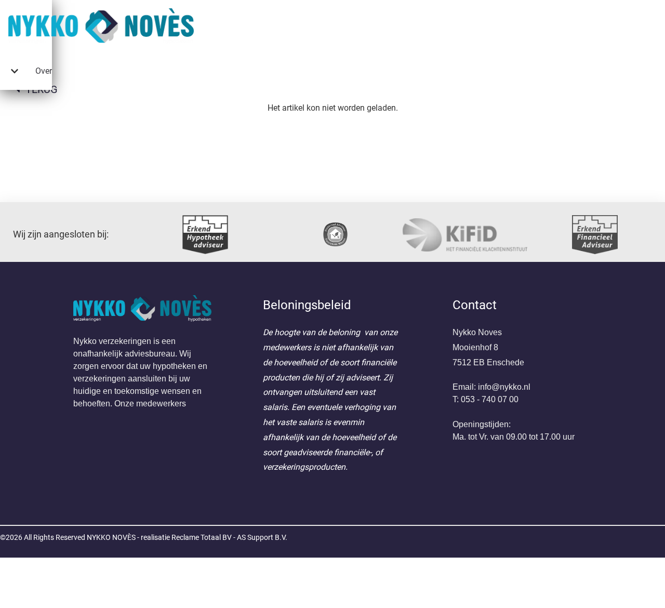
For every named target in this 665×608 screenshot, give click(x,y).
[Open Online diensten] (14, 71)
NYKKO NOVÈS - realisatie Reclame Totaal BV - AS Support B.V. (187, 537)
